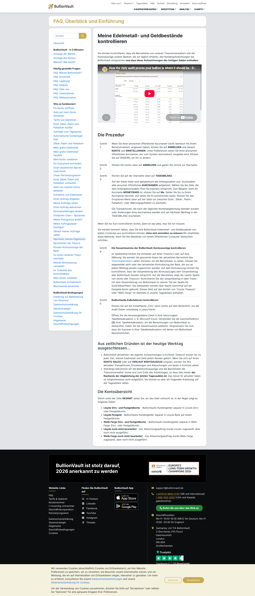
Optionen (173, 580)
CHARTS (198, 9)
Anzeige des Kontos (64, 57)
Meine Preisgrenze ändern (67, 219)
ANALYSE (184, 9)
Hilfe (152, 3)
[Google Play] (126, 506)
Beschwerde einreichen (66, 286)
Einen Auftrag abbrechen (67, 207)
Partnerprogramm (59, 513)
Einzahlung (172, 3)
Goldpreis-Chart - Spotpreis (69, 215)
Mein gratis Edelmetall (65, 147)
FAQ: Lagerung (61, 80)
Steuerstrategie (62, 308)
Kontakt (161, 3)
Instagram (91, 517)
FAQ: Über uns (61, 89)
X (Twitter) (92, 498)
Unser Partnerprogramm (67, 175)
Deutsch (128, 3)
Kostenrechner (57, 502)
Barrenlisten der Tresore (66, 243)
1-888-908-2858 (165, 497)
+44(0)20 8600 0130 (168, 493)
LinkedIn (91, 503)
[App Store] (126, 497)
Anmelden (185, 3)
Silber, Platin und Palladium (68, 143)
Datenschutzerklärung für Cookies (70, 582)
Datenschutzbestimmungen (107, 578)
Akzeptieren (193, 580)
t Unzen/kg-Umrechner (61, 505)
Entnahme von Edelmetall (67, 194)
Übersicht (58, 43)
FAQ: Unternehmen (63, 93)
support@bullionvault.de (169, 487)
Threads (90, 522)
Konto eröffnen (199, 3)
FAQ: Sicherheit (61, 76)
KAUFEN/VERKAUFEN (145, 9)
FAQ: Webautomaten (64, 97)
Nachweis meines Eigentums (69, 238)
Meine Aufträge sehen (65, 203)
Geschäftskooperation (61, 509)
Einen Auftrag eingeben (66, 198)
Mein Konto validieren (65, 159)
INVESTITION (167, 9)
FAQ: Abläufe (60, 85)
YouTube (91, 513)
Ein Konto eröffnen (63, 108)
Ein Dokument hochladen (67, 163)
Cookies (53, 533)
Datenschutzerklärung (65, 304)
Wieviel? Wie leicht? (64, 62)
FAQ (51, 495)
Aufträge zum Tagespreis (67, 131)
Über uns (115, 3)
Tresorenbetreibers (122, 260)
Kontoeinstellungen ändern (68, 211)
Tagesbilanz (142, 3)
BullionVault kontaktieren (67, 282)
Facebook (91, 508)
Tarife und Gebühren (64, 119)
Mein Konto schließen (65, 277)
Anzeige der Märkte (64, 53)
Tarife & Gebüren (58, 498)
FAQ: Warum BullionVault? (67, 72)
